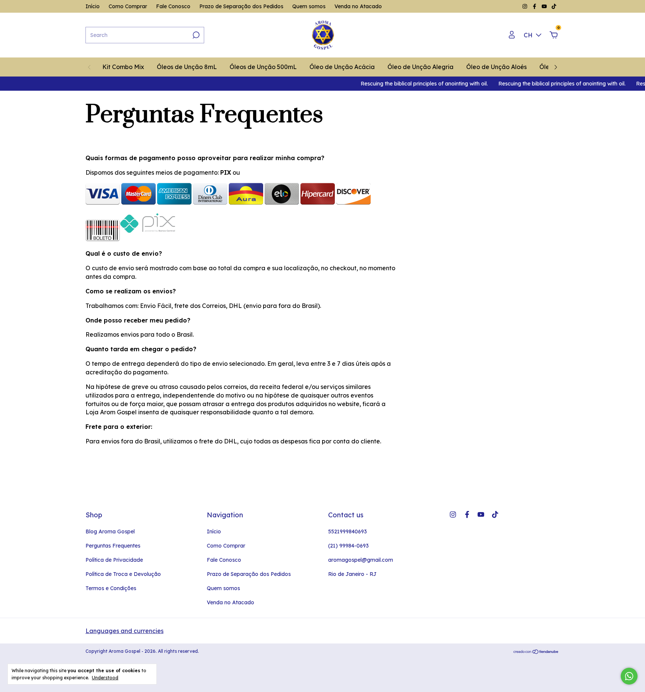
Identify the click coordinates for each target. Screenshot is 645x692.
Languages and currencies (124, 631)
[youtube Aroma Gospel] (545, 6)
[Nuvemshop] (536, 652)
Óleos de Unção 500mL (263, 67)
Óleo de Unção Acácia (342, 67)
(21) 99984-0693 (348, 545)
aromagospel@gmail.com (360, 560)
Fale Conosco (173, 6)
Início (92, 6)
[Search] (195, 35)
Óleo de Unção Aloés (496, 67)
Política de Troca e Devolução (123, 574)
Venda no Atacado (358, 6)
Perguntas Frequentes (112, 545)
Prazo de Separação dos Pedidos (241, 6)
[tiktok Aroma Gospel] (554, 6)
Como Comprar (128, 6)
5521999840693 (347, 531)
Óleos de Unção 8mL (187, 67)
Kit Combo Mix (123, 67)
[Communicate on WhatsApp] (629, 676)
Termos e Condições (110, 588)
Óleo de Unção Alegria (420, 67)
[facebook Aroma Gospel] (535, 6)
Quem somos (308, 6)
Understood (105, 677)
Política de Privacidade (114, 560)
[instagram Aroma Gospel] (525, 6)
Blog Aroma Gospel (110, 531)
